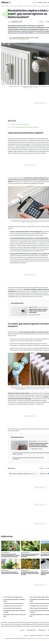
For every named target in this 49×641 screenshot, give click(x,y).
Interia (2, 6)
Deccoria (7, 6)
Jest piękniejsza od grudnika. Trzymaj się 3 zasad (14, 600)
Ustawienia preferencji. (43, 638)
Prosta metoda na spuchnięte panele (13, 603)
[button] (34, 2)
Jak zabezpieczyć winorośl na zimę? (12, 606)
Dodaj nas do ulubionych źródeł (25, 39)
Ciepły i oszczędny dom (18, 6)
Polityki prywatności (34, 638)
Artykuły (11, 6)
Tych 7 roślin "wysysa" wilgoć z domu (12, 597)
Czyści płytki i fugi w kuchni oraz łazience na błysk (14, 615)
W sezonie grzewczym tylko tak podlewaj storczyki (14, 611)
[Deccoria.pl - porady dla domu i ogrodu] (6, 3)
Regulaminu (25, 638)
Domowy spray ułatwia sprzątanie (12, 608)
